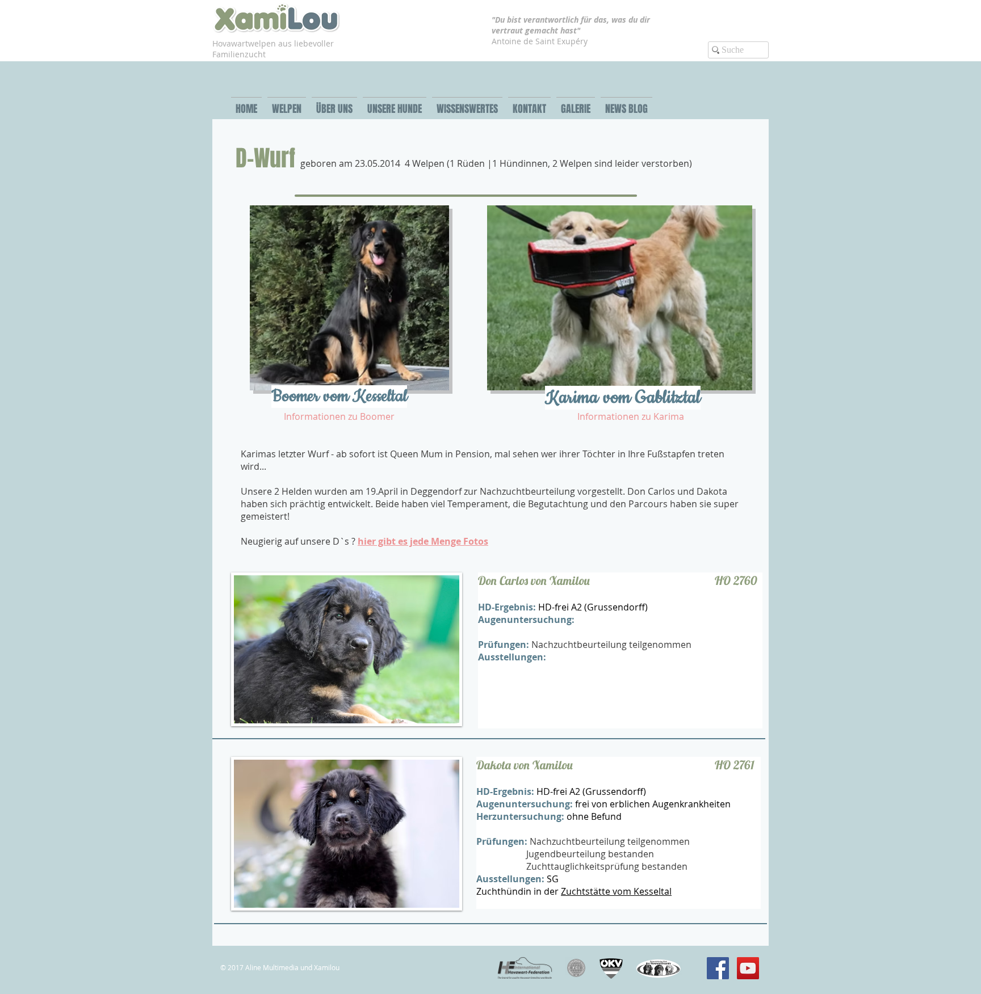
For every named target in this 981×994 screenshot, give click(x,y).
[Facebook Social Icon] (718, 968)
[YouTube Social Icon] (748, 968)
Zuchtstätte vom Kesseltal (616, 891)
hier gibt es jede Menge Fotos (423, 541)
